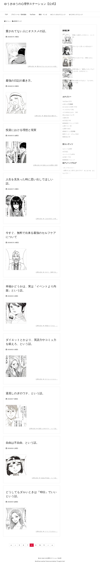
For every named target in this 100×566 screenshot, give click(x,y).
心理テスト (67, 126)
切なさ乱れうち (68, 115)
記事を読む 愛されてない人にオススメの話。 (43, 66)
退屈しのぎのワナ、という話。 (25, 393)
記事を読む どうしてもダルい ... (47, 531)
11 (44, 545)
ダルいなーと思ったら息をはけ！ (82, 46)
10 (40, 545)
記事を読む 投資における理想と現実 (45, 165)
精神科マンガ (66, 131)
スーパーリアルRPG (68, 154)
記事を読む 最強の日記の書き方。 (46, 116)
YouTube (67, 101)
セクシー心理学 (67, 149)
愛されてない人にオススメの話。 (27, 31)
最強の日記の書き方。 (19, 80)
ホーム (8, 21)
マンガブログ (68, 109)
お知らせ (65, 104)
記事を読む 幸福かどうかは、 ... (47, 325)
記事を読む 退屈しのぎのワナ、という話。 (43, 428)
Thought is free (60, 561)
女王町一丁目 (66, 157)
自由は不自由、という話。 (22, 442)
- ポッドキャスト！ (68, 168)
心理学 (66, 128)
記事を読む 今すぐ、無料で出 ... (47, 272)
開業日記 (66, 137)
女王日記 (66, 120)
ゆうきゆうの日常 (69, 107)
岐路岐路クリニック (70, 123)
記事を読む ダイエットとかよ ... (47, 379)
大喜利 (65, 118)
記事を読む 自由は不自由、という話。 (45, 478)
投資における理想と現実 (21, 130)
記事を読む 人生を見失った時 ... (47, 218)
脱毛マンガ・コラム (70, 134)
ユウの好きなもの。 (70, 112)
